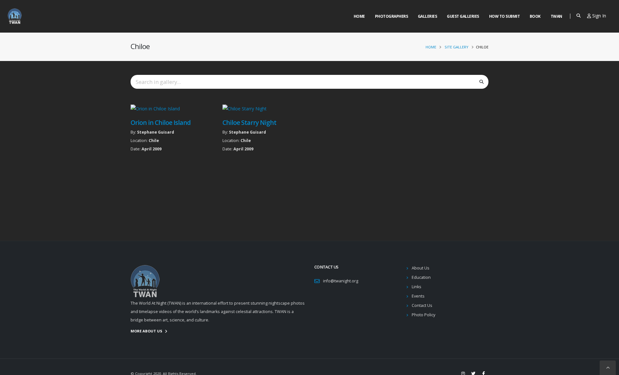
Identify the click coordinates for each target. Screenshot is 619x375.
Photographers (391, 16)
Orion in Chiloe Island (161, 122)
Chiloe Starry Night (249, 122)
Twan (556, 16)
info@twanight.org (340, 281)
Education (421, 277)
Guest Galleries (463, 16)
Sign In (598, 16)
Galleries (427, 16)
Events (418, 296)
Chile (154, 140)
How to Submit (504, 16)
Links (416, 286)
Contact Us (422, 305)
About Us (420, 268)
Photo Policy (423, 315)
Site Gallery (456, 47)
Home (359, 16)
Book (535, 16)
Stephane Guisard (155, 132)
